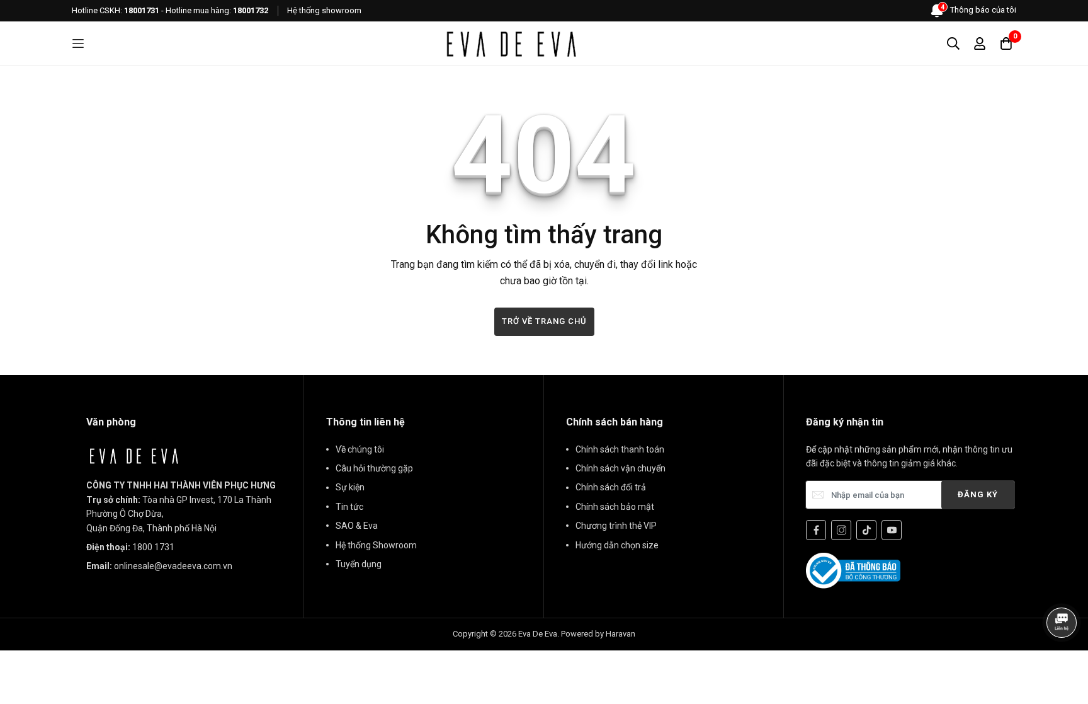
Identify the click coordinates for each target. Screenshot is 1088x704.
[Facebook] (816, 530)
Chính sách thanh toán (619, 449)
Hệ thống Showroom (376, 545)
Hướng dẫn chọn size (617, 545)
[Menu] (78, 43)
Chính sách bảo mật (614, 507)
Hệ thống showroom (324, 10)
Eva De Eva (537, 633)
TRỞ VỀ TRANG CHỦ (544, 321)
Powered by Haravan (598, 633)
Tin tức (349, 507)
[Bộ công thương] (853, 570)
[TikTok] (866, 530)
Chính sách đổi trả (610, 487)
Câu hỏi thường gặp (374, 468)
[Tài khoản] (980, 43)
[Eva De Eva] (510, 43)
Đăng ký (978, 494)
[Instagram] (841, 530)
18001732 (250, 10)
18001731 (141, 10)
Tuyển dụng (359, 564)
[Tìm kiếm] (953, 43)
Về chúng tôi (360, 449)
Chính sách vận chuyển (620, 468)
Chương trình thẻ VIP (616, 526)
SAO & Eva (357, 526)
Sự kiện (350, 487)
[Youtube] (891, 530)
